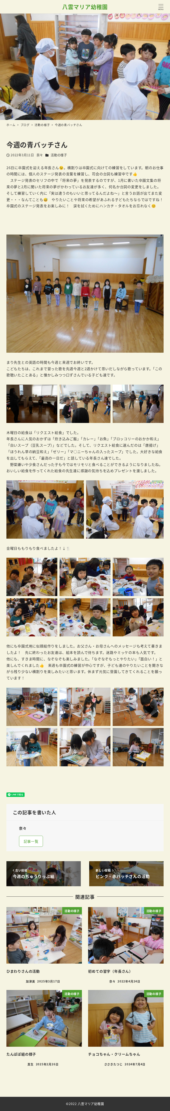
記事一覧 (31, 841)
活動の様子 (59, 155)
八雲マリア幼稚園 (85, 7)
